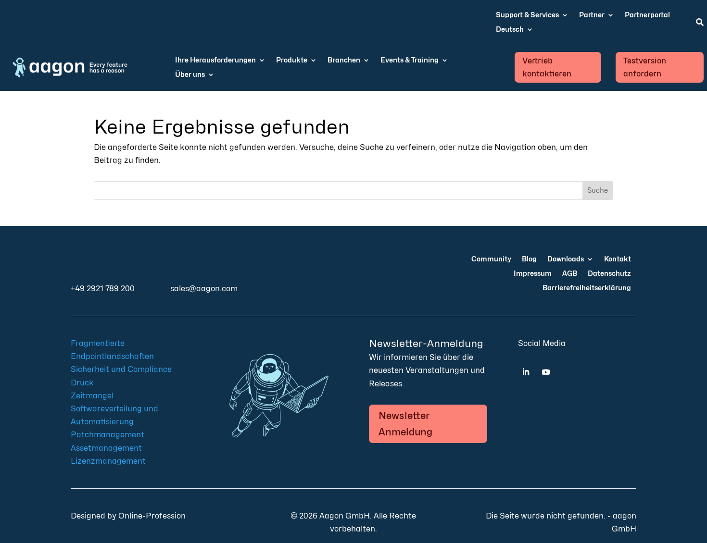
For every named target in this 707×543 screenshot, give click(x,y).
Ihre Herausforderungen (215, 60)
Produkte (291, 60)
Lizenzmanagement (108, 461)
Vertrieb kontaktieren (546, 67)
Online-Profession (152, 515)
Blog (529, 259)
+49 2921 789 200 (103, 288)
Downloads (565, 259)
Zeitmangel (92, 395)
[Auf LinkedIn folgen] (525, 372)
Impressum (533, 273)
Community (491, 259)
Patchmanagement (107, 434)
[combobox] (338, 190)
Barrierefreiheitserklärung (587, 288)
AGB (569, 273)
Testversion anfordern (644, 67)
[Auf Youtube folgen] (546, 372)
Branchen (344, 60)
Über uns (190, 74)
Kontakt (617, 259)
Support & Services (527, 15)
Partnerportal (647, 15)
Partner (592, 15)
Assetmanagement (106, 448)
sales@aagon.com (204, 288)
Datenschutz (609, 273)
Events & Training (409, 60)
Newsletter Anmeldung (405, 424)
